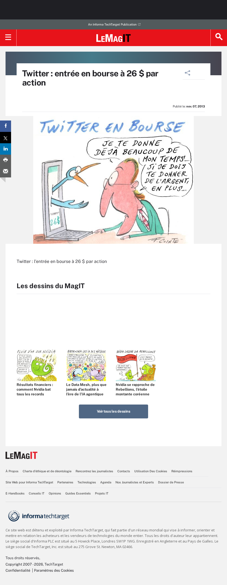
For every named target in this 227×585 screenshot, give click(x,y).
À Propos (12, 471)
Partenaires (65, 482)
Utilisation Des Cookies (150, 471)
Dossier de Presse (171, 482)
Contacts (123, 471)
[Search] (218, 37)
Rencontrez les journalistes (94, 471)
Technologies (87, 482)
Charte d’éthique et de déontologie (47, 471)
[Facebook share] (5, 126)
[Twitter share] (5, 137)
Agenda (105, 482)
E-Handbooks (15, 493)
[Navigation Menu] (8, 37)
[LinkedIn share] (5, 149)
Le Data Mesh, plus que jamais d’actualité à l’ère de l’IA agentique (86, 389)
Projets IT (102, 493)
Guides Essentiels (78, 493)
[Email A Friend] (5, 171)
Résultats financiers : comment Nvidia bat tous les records (35, 389)
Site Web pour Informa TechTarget (29, 482)
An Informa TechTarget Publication (112, 24)
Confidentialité (18, 570)
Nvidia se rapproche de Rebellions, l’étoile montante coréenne (135, 389)
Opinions (55, 493)
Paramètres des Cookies (54, 570)
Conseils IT (37, 493)
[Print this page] (5, 160)
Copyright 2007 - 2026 (24, 564)
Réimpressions (181, 471)
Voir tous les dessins (113, 411)
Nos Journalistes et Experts (134, 482)
